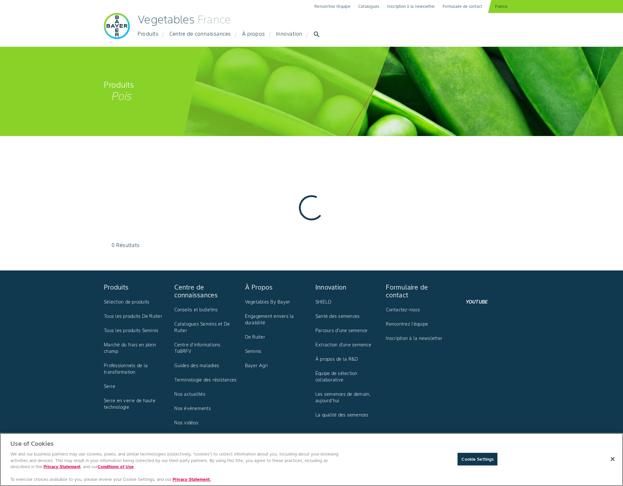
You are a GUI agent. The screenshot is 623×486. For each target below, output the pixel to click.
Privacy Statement (61, 466)
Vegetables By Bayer (267, 302)
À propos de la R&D (336, 359)
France (501, 6)
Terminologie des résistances (205, 380)
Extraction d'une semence (343, 345)
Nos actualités (189, 394)
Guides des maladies (196, 365)
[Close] (612, 459)
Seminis (253, 351)
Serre (109, 386)
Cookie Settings (477, 459)
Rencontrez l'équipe (332, 6)
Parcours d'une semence (341, 330)
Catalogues (369, 6)
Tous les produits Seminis (131, 330)
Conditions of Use (116, 466)
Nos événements (192, 408)
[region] (311, 459)
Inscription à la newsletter (411, 6)
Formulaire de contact (462, 6)
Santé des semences (337, 316)
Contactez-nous (403, 310)
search (317, 34)
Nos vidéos (186, 423)
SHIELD (323, 302)
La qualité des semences (342, 415)
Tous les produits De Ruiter (133, 316)
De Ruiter (255, 337)
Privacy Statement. (192, 479)
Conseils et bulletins (196, 310)
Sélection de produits (126, 302)
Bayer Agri (256, 365)
